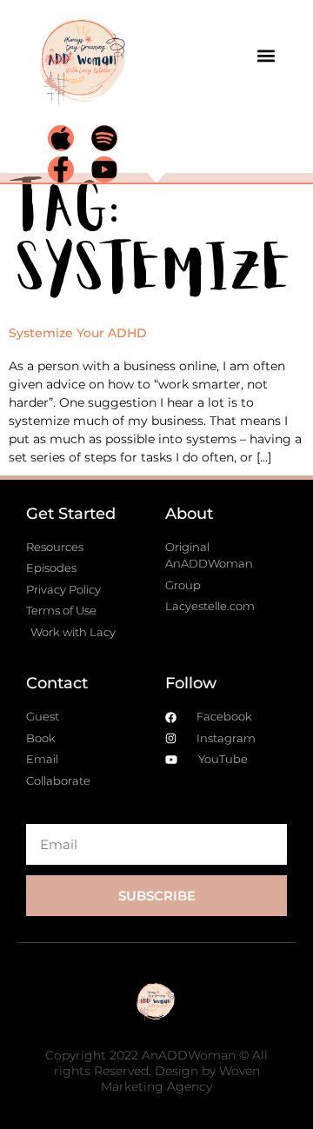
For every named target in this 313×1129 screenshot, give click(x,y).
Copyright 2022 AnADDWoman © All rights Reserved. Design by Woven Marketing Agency (156, 1070)
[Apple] (61, 138)
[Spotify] (104, 138)
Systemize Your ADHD (78, 333)
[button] (266, 56)
